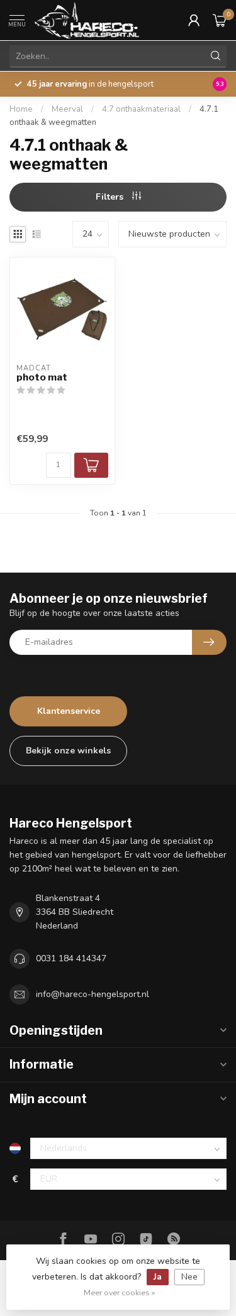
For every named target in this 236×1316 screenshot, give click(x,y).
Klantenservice (68, 711)
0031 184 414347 (71, 958)
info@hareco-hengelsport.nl (92, 994)
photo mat (41, 377)
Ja (158, 1277)
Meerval (67, 109)
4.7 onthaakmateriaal (141, 109)
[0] (220, 20)
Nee (189, 1277)
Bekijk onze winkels (68, 751)
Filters (111, 197)
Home (21, 109)
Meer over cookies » (119, 1292)
